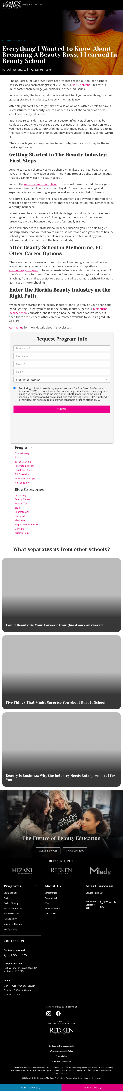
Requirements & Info (26, 524)
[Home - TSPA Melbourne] (12, 5)
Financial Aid (51, 898)
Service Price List (94, 892)
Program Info (75, 850)
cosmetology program (23, 270)
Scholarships (51, 892)
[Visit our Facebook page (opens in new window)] (58, 1014)
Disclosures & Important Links (61, 1046)
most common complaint (40, 184)
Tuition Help (22, 533)
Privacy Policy (61, 1056)
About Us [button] (53, 886)
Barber (18, 457)
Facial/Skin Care (23, 470)
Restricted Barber (24, 466)
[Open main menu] (118, 5)
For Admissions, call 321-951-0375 (27, 69)
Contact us (16, 327)
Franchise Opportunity (61, 1061)
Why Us (48, 903)
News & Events (14, 40)
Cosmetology (22, 453)
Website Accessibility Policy (61, 1051)
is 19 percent (81, 85)
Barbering (20, 495)
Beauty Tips (21, 503)
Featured (20, 516)
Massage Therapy (25, 478)
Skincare (19, 528)
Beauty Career (23, 499)
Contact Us (50, 913)
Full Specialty (22, 474)
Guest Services (48, 850)
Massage (20, 520)
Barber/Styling (23, 461)
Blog (17, 507)
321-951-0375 (17, 955)
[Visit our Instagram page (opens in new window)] (49, 1014)
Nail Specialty (22, 482)
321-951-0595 (109, 904)
